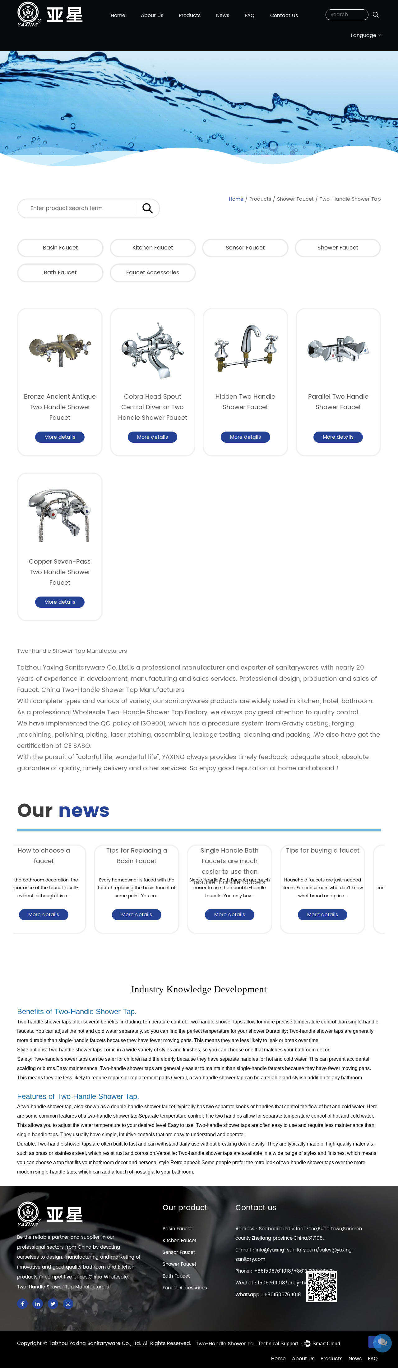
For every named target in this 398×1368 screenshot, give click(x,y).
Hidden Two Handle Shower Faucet (245, 402)
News (222, 15)
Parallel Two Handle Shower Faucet (338, 402)
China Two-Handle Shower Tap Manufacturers (113, 690)
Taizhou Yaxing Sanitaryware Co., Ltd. (96, 1343)
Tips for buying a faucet (246, 851)
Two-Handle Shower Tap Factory (227, 1344)
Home (118, 15)
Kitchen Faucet (152, 247)
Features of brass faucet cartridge (339, 856)
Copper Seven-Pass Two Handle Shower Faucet (60, 572)
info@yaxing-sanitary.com (286, 1250)
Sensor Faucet (245, 247)
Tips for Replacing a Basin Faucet (60, 856)
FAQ (250, 15)
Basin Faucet (60, 247)
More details (59, 437)
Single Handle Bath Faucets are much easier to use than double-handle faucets (153, 867)
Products (190, 15)
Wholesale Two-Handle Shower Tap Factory (140, 712)
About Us (152, 15)
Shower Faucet (295, 199)
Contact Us (284, 15)
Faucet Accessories (152, 272)
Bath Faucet (60, 272)
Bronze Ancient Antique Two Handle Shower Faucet (60, 407)
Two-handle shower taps (44, 1021)
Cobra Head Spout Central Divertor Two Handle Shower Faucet (152, 407)
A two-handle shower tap (44, 1106)
